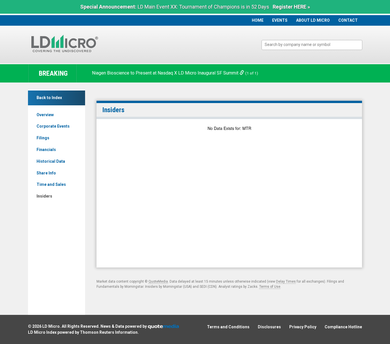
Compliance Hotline (343, 327)
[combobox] (312, 45)
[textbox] (315, 44)
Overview (45, 114)
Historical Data (51, 161)
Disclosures (269, 327)
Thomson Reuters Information (109, 332)
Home (258, 20)
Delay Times (286, 281)
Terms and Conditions (228, 327)
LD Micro (51, 326)
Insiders (44, 196)
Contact (348, 20)
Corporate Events (53, 126)
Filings (43, 138)
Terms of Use (269, 287)
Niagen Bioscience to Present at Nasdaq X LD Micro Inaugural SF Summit (166, 73)
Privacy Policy (302, 327)
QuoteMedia (158, 281)
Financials (46, 149)
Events (280, 20)
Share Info (46, 173)
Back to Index (49, 97)
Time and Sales (51, 184)
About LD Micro (313, 20)
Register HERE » (291, 7)
